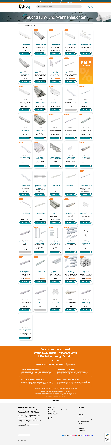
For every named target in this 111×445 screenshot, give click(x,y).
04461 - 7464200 (51, 411)
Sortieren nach (21, 25)
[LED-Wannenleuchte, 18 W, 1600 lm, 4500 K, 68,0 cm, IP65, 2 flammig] (86, 148)
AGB (79, 412)
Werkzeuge (82, 11)
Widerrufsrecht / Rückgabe (83, 421)
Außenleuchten (33, 11)
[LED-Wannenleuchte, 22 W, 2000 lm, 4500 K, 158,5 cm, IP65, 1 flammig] (40, 262)
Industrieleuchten (62, 11)
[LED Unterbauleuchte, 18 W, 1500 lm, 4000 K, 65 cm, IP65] (40, 205)
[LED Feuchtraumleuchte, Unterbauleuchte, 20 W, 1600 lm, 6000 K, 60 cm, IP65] (25, 148)
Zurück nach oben (55, 400)
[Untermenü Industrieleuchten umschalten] (67, 11)
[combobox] (59, 6)
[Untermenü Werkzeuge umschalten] (86, 11)
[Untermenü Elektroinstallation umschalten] (78, 11)
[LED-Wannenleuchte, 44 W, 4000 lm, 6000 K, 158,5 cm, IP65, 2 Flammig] (71, 205)
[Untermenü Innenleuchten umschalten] (28, 11)
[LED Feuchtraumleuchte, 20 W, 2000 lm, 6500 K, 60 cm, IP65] (25, 205)
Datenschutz (80, 414)
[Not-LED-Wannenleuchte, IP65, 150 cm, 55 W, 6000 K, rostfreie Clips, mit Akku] (25, 292)
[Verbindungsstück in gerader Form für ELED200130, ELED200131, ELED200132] (71, 148)
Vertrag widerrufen (82, 430)
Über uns (80, 423)
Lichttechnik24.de (23, 440)
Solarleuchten (43, 11)
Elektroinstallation (73, 11)
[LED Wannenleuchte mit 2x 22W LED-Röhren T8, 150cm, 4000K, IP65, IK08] (25, 64)
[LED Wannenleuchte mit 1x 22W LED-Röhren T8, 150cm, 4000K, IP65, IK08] (25, 120)
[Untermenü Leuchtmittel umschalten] (56, 11)
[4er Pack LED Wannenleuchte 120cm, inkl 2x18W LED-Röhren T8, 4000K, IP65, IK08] (40, 120)
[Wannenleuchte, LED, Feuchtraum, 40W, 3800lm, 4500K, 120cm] (71, 292)
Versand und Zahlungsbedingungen (85, 419)
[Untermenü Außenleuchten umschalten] (38, 11)
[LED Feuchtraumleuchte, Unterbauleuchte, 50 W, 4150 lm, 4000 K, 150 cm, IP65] (25, 176)
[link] (86, 70)
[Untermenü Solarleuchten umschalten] (47, 11)
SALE (89, 11)
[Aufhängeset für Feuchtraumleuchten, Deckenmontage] (86, 233)
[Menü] (109, 433)
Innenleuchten (24, 11)
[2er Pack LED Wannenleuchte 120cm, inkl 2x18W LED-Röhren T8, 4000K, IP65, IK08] (56, 205)
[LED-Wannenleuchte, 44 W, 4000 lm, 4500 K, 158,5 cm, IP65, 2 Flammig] (71, 120)
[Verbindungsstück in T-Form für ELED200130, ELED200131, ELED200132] (86, 205)
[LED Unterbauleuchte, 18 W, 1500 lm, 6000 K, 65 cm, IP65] (71, 176)
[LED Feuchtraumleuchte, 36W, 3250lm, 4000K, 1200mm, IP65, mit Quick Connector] (25, 36)
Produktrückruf (81, 428)
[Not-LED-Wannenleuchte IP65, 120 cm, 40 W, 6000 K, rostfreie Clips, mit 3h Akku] (25, 262)
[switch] (107, 440)
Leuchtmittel (52, 11)
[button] (92, 6)
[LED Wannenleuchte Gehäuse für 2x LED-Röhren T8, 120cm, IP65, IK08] (56, 148)
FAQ (79, 426)
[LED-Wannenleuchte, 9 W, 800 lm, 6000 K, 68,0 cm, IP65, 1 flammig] (86, 120)
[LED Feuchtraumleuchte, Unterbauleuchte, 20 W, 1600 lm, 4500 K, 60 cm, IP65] (71, 92)
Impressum (80, 416)
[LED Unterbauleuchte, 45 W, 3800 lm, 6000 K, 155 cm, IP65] (56, 176)
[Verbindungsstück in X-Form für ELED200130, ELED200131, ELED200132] (56, 292)
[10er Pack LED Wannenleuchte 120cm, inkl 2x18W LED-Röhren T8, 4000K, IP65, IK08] (40, 92)
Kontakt (79, 409)
